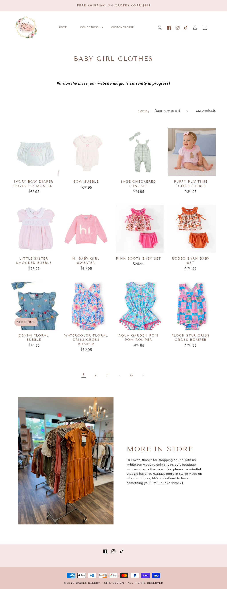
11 (131, 374)
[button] (160, 28)
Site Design (114, 582)
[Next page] (143, 374)
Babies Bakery (88, 582)
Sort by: (144, 111)
